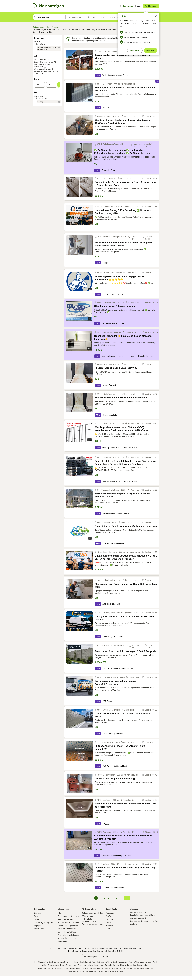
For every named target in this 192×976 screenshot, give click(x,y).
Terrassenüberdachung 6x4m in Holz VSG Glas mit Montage (123, 56)
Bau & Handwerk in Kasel (43, 962)
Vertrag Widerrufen (65, 919)
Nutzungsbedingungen (67, 938)
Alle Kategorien (39, 42)
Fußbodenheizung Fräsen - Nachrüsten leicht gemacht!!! (120, 747)
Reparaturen (38, 66)
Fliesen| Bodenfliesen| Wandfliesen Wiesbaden (121, 397)
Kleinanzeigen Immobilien (92, 913)
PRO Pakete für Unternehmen (89, 920)
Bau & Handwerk (40, 60)
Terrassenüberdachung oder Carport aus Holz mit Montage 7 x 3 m (122, 495)
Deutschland (38, 96)
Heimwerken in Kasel (88, 968)
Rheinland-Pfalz (41, 98)
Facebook (110, 913)
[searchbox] (51, 17)
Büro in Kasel (99, 965)
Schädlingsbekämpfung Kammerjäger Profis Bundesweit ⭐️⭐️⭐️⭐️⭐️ (119, 278)
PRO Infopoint (87, 916)
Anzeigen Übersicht (138, 918)
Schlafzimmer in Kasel (145, 968)
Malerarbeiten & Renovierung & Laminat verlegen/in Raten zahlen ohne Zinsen (123, 244)
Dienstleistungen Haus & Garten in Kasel (134, 965)
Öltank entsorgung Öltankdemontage (115, 306)
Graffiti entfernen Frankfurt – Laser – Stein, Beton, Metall (123, 715)
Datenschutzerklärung (67, 932)
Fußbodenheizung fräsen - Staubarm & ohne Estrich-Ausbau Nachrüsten (123, 837)
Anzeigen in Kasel (116, 971)
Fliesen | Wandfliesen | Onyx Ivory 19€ (116, 367)
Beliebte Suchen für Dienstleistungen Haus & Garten (143, 913)
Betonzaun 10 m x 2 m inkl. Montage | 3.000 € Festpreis (125, 651)
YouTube (109, 916)
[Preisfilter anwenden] (58, 85)
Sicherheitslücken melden (68, 922)
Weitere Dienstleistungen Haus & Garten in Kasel (59, 965)
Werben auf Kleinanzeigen (92, 924)
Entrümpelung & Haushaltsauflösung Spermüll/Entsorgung (115, 682)
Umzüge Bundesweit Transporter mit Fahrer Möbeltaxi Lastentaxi (125, 618)
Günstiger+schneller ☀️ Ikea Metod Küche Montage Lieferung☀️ (123, 337)
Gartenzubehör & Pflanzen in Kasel (50, 968)
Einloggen (150, 50)
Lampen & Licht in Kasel (127, 968)
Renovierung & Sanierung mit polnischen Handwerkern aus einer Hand (125, 805)
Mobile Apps (39, 928)
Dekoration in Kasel (112, 965)
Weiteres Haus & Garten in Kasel (97, 971)
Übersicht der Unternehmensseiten (144, 921)
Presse (36, 919)
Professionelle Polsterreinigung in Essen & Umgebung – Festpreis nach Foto (125, 183)
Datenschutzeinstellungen (68, 935)
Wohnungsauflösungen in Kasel (145, 962)
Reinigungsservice (41, 64)
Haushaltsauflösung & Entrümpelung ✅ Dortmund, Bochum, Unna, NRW (123, 212)
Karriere (37, 916)
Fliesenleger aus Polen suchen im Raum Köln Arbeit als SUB (126, 585)
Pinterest (109, 925)
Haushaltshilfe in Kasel (88, 962)
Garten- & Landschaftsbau (43, 62)
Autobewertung (136, 924)
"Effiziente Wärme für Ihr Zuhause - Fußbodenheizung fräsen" (125, 869)
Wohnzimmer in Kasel (77, 971)
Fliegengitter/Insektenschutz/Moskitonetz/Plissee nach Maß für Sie (125, 89)
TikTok (108, 928)
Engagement (39, 925)
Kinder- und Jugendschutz (68, 925)
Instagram (110, 919)
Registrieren (134, 50)
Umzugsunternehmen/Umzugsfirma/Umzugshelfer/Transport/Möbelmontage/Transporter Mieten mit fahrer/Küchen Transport (126, 557)
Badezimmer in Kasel (85, 965)
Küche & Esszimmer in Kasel (107, 968)
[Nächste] (127, 898)
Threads (109, 922)
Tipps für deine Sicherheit (68, 916)
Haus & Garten (41, 44)
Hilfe (59, 913)
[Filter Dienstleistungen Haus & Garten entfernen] (59, 47)
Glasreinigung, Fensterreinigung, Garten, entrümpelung (126, 526)
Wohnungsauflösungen (42, 69)
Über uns (37, 913)
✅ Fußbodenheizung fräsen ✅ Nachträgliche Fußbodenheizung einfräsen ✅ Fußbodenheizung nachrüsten (122, 151)
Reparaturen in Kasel (125, 962)
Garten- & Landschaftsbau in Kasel (66, 962)
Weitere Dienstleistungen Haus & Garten (46, 72)
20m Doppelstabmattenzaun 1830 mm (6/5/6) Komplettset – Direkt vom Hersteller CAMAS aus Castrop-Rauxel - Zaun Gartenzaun (121, 429)
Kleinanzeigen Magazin (43, 922)
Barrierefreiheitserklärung (68, 928)
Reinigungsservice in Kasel (107, 962)
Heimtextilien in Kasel (72, 968)
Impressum (62, 941)
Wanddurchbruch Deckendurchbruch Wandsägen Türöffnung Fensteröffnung (122, 121)
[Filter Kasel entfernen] (59, 102)
